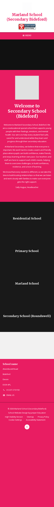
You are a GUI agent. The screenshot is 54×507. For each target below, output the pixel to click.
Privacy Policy (43, 417)
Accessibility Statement (35, 420)
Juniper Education (38, 413)
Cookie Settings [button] (15, 420)
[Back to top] (27, 426)
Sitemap (30, 417)
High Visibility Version (14, 417)
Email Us (10, 395)
